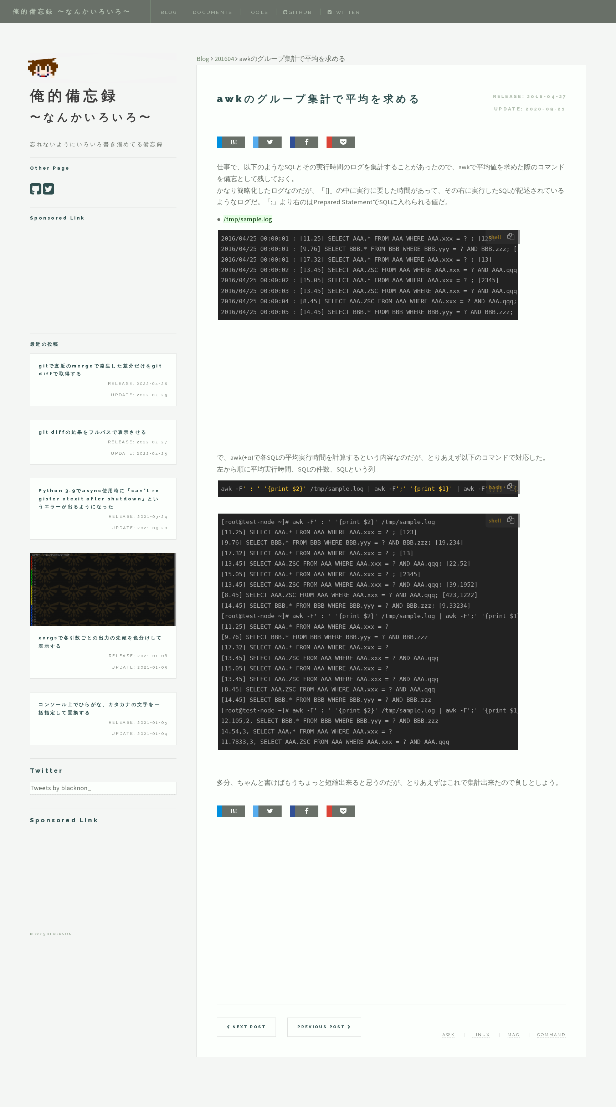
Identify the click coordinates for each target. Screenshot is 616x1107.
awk (448, 1034)
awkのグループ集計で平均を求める (319, 99)
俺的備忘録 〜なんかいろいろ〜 (72, 11)
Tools (258, 12)
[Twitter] (267, 142)
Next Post (248, 1026)
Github (300, 12)
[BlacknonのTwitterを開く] (48, 188)
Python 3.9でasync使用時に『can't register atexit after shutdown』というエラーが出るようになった (99, 499)
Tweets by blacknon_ (60, 788)
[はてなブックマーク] (231, 142)
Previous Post (322, 1026)
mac (513, 1034)
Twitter (346, 12)
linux (481, 1034)
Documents (212, 12)
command (551, 1034)
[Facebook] (304, 142)
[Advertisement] (377, 397)
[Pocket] (341, 142)
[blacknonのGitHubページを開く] (35, 188)
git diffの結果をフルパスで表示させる (92, 432)
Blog (169, 12)
